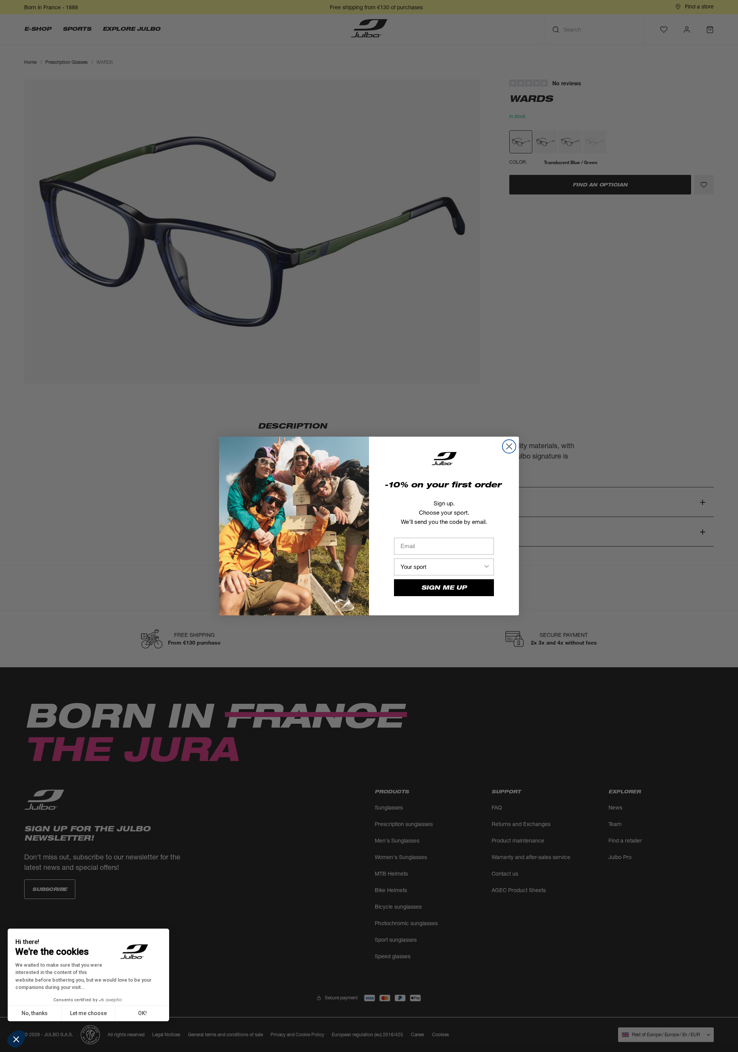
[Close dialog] (509, 446)
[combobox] (442, 567)
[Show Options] (486, 567)
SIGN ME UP (444, 587)
